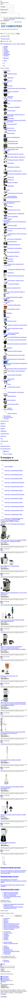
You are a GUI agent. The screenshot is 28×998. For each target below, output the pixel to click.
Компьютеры (7, 70)
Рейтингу (22, 524)
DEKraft (3, 428)
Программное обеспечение (10, 197)
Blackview (3, 426)
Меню (5, 60)
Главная (6, 46)
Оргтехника (7, 220)
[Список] (3, 525)
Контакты (6, 55)
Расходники (7, 302)
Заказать (3, 23)
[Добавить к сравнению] (2, 550)
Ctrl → (5, 864)
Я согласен (3, 996)
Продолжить (4, 985)
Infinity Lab (3, 436)
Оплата (5, 49)
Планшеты (6, 360)
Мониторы (6, 92)
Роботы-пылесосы (8, 409)
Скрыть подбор (4, 521)
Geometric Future (5, 433)
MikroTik (3, 423)
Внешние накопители (9, 202)
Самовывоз (6, 51)
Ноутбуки (6, 82)
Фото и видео (7, 364)
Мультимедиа (7, 235)
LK (1, 443)
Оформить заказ (5, 987)
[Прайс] (4, 525)
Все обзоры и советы (6, 901)
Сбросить (16, 521)
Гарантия (6, 53)
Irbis (2, 438)
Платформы (7, 298)
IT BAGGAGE (4, 441)
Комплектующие (8, 97)
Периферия (6, 150)
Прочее (5, 393)
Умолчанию (14, 524)
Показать (11, 521)
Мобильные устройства (10, 334)
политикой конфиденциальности (9, 19)
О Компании (7, 54)
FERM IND (3, 431)
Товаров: (3, 522)
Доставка (6, 50)
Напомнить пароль (5, 971)
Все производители (6, 448)
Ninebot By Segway (5, 446)
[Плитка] (1, 525)
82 (4, 861)
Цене (18, 524)
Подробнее (3, 994)
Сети (5, 277)
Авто (5, 388)
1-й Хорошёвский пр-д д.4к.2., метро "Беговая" (13, 43)
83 (4, 863)
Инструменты (7, 380)
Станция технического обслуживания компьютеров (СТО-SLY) (13, 907)
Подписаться (18, 915)
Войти (2, 970)
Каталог (6, 47)
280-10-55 (4, 36)
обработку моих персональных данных (16, 17)
